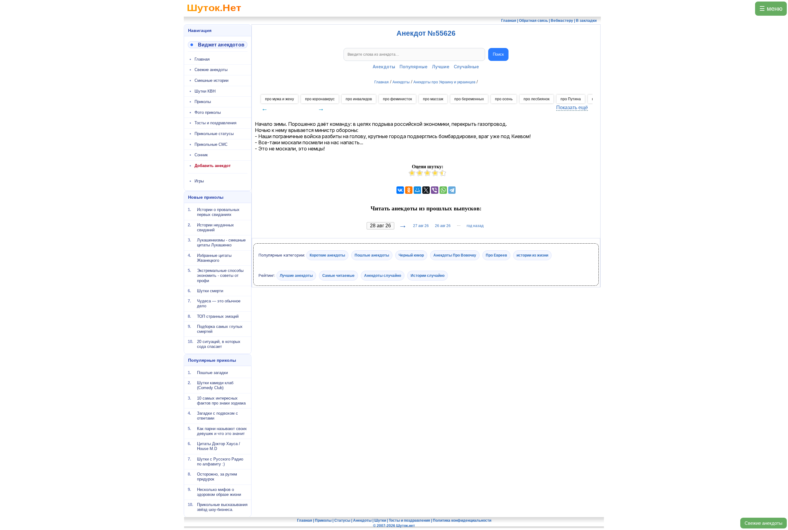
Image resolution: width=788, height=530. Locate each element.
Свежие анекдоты (763, 523)
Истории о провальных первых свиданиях (218, 212)
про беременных (469, 99)
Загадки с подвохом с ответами (217, 415)
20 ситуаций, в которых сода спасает (218, 344)
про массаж (433, 99)
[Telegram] (452, 190)
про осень (504, 99)
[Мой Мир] (417, 190)
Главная (202, 59)
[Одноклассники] (408, 190)
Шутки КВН (205, 91)
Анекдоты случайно (382, 275)
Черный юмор (411, 255)
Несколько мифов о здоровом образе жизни (219, 491)
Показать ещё (572, 107)
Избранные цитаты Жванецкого (214, 257)
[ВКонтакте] (400, 190)
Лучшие (440, 66)
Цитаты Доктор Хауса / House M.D (218, 446)
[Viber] (434, 190)
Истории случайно (427, 275)
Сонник (201, 155)
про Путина (571, 99)
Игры (199, 181)
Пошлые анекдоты (372, 255)
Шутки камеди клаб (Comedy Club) (215, 385)
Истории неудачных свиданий (215, 227)
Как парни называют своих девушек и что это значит (222, 431)
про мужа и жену (279, 99)
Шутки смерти (210, 291)
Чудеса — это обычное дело (218, 303)
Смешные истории (211, 80)
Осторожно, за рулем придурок (217, 476)
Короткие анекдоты (327, 255)
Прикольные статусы (214, 133)
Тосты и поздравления (215, 123)
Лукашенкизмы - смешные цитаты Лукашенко (221, 242)
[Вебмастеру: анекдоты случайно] (217, 44)
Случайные (466, 66)
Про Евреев (496, 255)
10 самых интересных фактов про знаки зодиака (221, 400)
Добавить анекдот (213, 165)
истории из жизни (532, 255)
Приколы (203, 101)
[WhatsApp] (443, 190)
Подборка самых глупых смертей (220, 329)
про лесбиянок (536, 99)
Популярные (414, 66)
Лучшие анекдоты (296, 275)
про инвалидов (359, 99)
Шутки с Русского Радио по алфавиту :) (220, 461)
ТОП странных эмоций (218, 316)
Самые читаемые (338, 275)
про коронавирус (320, 99)
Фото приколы (208, 112)
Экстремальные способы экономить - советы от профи (220, 275)
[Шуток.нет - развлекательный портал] (214, 14)
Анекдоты (384, 66)
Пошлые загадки (212, 372)
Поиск (498, 54)
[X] (426, 190)
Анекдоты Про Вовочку (454, 255)
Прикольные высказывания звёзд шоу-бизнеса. (222, 507)
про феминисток (397, 99)
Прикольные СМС (211, 144)
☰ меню (770, 8)
